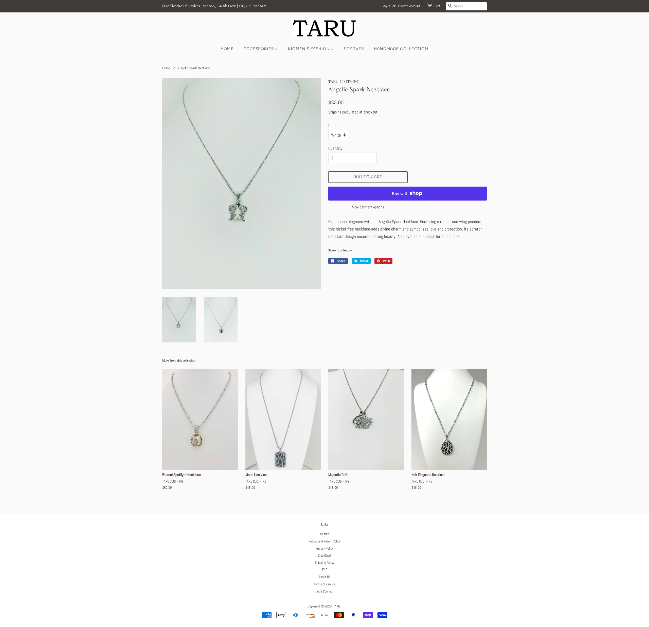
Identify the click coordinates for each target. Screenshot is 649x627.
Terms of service (324, 584)
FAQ (324, 569)
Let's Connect (325, 591)
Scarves (354, 49)
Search (324, 534)
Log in (386, 6)
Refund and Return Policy (325, 541)
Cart (437, 6)
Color (332, 125)
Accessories (259, 49)
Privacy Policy (324, 548)
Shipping (334, 112)
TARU (337, 606)
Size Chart (324, 555)
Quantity (335, 148)
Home (227, 49)
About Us (324, 576)
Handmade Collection (401, 49)
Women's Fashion (309, 49)
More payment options (368, 207)
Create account (409, 6)
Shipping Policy (324, 562)
